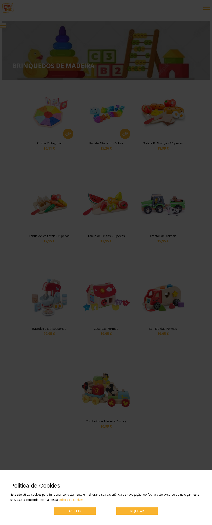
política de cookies (71, 500)
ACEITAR (75, 511)
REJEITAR (137, 511)
